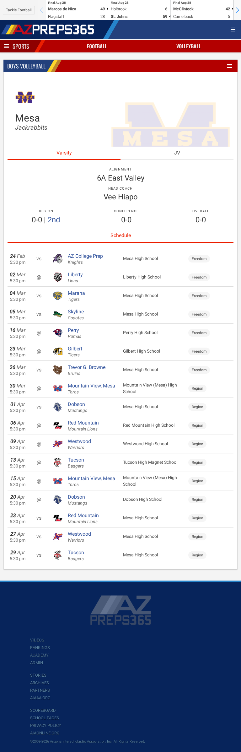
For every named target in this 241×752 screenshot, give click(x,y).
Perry (74, 333)
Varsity (64, 153)
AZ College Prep (85, 259)
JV (177, 153)
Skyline (76, 315)
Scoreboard (43, 710)
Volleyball (188, 46)
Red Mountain (83, 426)
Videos (37, 640)
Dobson (77, 407)
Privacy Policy (45, 725)
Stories (38, 675)
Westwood (79, 444)
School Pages (44, 718)
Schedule (120, 235)
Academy (39, 655)
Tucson (76, 463)
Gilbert (75, 352)
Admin (36, 662)
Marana (76, 296)
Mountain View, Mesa (91, 389)
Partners (40, 690)
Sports (21, 46)
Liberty (75, 278)
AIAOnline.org (45, 733)
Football (97, 46)
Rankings (40, 647)
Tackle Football (19, 10)
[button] (237, 10)
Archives (39, 682)
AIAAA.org (40, 697)
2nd (54, 219)
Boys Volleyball (26, 66)
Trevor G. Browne (86, 370)
